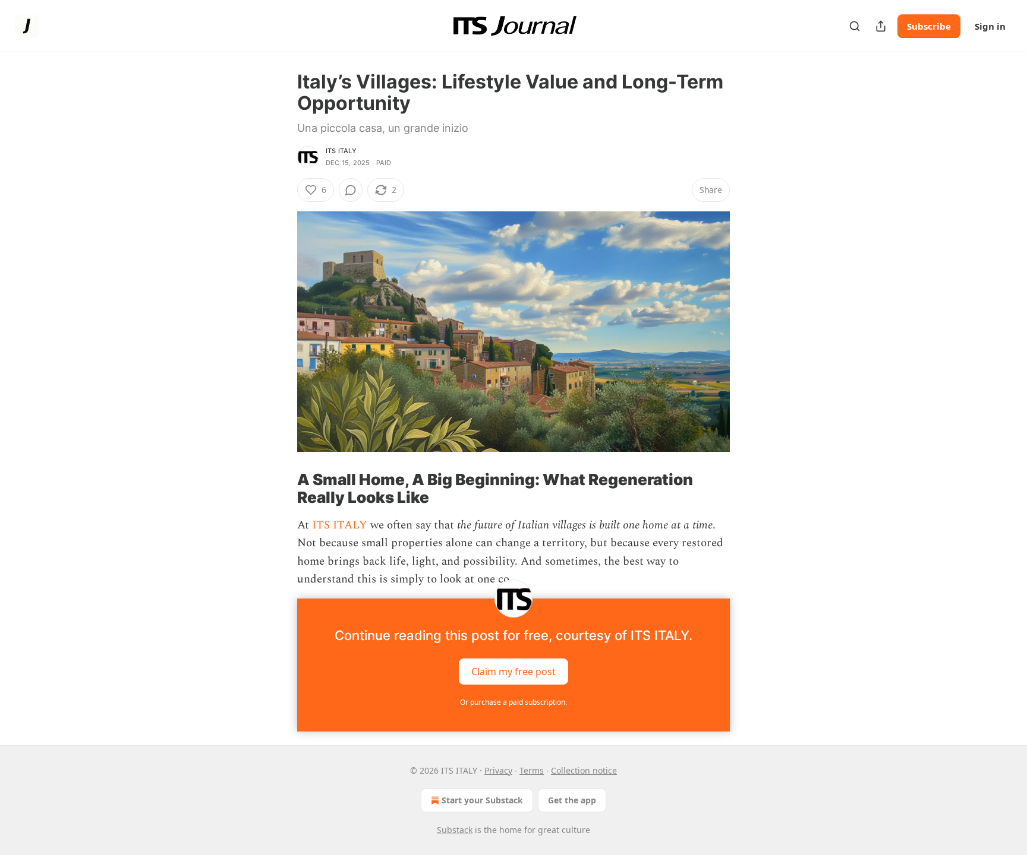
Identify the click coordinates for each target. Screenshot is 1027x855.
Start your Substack (482, 800)
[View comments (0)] (351, 190)
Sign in (990, 26)
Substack (454, 829)
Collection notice (584, 770)
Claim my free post (513, 670)
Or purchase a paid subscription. (513, 702)
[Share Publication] (881, 26)
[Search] (855, 26)
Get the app (572, 800)
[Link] (280, 488)
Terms (531, 770)
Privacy (498, 770)
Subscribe (929, 26)
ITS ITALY (341, 151)
